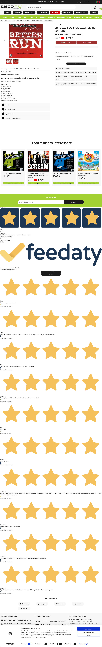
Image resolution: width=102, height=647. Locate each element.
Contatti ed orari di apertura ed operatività (72, 76)
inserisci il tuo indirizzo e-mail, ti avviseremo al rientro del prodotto (74, 56)
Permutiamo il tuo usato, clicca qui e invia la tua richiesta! (77, 72)
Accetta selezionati (88, 632)
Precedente (51, 271)
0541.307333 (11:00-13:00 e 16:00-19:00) (17, 620)
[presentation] (4, 40)
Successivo (51, 274)
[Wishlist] (90, 7)
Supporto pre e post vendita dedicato (71, 80)
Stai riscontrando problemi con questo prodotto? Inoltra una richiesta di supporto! (77, 84)
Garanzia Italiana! (64, 69)
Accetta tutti (88, 629)
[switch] (45, 644)
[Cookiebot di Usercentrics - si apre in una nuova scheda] (10, 644)
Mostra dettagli (83, 644)
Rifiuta (89, 635)
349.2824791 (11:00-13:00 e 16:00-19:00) (17, 623)
